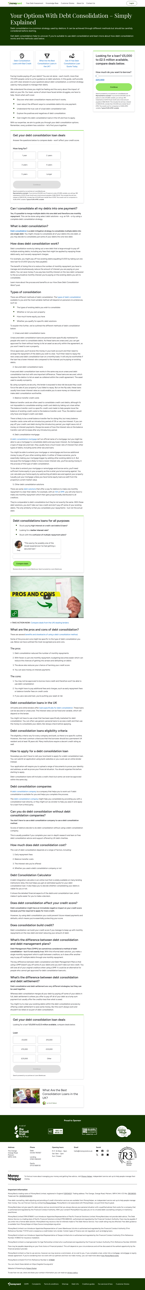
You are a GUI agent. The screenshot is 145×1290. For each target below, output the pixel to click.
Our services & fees (105, 1284)
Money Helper (86, 1176)
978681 (52, 1260)
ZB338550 (132, 1194)
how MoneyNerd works (110, 1256)
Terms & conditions (51, 1284)
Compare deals (22, 564)
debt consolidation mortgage (24, 439)
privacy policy (72, 1273)
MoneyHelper (51, 1203)
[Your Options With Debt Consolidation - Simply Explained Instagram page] (108, 1151)
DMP (62, 492)
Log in (132, 3)
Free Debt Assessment (34, 3)
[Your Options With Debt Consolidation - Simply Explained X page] (97, 1155)
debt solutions (30, 489)
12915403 (67, 1194)
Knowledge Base (52, 3)
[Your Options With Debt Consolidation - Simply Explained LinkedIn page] (102, 1155)
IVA (56, 492)
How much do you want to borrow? (113, 72)
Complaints (36, 1284)
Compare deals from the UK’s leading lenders (50, 623)
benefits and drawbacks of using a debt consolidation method (51, 634)
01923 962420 (35, 1159)
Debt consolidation (18, 231)
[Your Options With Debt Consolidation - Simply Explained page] (108, 1155)
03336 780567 (35, 1153)
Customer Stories (67, 3)
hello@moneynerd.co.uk (83, 1151)
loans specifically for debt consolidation (56, 708)
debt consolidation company (24, 791)
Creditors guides (88, 1284)
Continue (114, 87)
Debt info (75, 1284)
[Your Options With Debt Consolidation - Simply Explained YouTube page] (97, 1151)
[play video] (47, 597)
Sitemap (65, 1284)
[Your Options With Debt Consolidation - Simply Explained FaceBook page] (102, 1151)
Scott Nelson (53, 1103)
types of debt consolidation (69, 297)
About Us (80, 3)
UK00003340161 (25, 1196)
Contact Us (90, 3)
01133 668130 (35, 1165)
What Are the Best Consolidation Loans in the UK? (60, 1094)
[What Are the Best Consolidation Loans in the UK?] (26, 1096)
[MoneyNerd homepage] (15, 3)
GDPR (26, 1284)
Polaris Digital (31, 1268)
